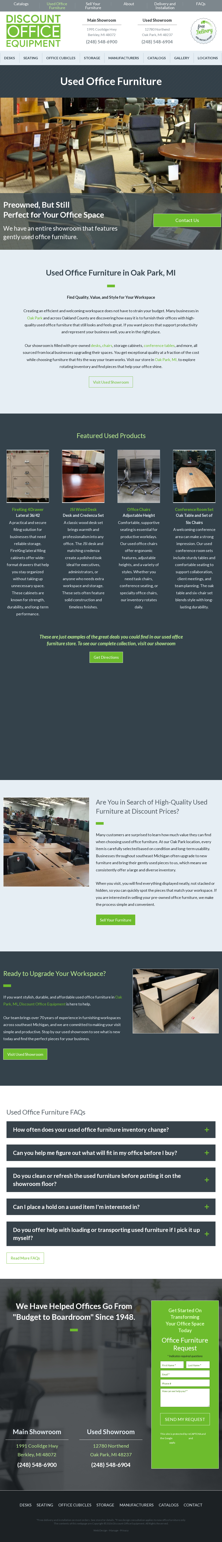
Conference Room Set (194, 509)
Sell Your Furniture (93, 5)
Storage (92, 58)
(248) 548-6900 (101, 41)
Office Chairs (138, 509)
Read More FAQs (25, 1258)
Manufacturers (123, 58)
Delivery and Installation (165, 5)
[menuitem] (21, 5)
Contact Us (187, 220)
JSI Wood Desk (83, 509)
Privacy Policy (180, 1438)
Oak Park (35, 317)
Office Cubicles (60, 58)
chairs (107, 345)
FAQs (201, 3)
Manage (113, 1530)
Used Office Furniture (57, 5)
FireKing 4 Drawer (28, 509)
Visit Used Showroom (111, 382)
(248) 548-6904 (157, 41)
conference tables (159, 345)
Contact (193, 1505)
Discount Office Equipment (42, 1004)
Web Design (100, 1530)
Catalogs (21, 3)
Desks (9, 58)
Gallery (181, 58)
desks (96, 345)
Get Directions (106, 657)
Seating (30, 58)
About (129, 3)
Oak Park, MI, (166, 359)
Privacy (124, 1530)
